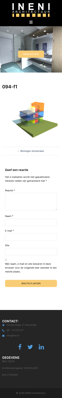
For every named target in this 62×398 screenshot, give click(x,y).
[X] (30, 348)
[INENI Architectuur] (31, 9)
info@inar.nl (13, 335)
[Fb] (20, 348)
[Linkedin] (41, 348)
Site (7, 245)
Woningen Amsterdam (32, 151)
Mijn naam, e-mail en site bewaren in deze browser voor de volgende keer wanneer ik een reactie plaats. (31, 267)
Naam (9, 216)
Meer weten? (31, 54)
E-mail (9, 230)
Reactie (10, 190)
